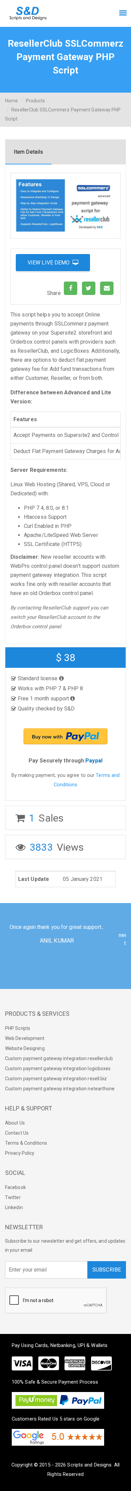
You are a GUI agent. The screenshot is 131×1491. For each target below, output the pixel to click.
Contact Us (17, 1133)
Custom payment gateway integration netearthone (60, 1088)
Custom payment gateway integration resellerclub (59, 1058)
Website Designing (25, 1048)
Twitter (13, 1197)
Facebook (15, 1187)
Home (11, 100)
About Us (15, 1123)
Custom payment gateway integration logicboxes (58, 1068)
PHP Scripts (17, 1028)
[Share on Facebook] (70, 288)
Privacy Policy (19, 1153)
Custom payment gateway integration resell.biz (56, 1078)
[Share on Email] (107, 288)
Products (35, 100)
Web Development (25, 1038)
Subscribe (106, 1269)
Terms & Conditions (26, 1143)
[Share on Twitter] (88, 288)
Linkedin (14, 1207)
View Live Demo (50, 262)
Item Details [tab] (28, 152)
